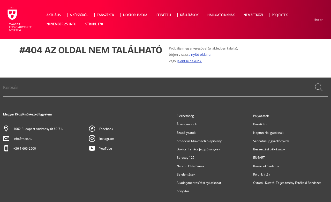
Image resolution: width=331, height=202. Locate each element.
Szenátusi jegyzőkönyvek (271, 141)
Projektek (280, 15)
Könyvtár (183, 191)
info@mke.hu (22, 139)
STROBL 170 (94, 24)
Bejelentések (186, 174)
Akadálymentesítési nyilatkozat (199, 183)
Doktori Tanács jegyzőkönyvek (198, 149)
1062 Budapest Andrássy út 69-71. (38, 129)
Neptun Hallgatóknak (268, 133)
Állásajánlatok (187, 124)
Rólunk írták (261, 174)
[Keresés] (319, 87)
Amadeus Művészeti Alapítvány (199, 141)
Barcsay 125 (185, 157)
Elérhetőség (185, 116)
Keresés (319, 93)
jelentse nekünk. (189, 61)
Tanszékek (105, 15)
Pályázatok (261, 116)
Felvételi (163, 15)
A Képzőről (79, 15)
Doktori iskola (135, 15)
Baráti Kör (260, 124)
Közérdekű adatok (266, 166)
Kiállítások (189, 15)
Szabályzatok (186, 133)
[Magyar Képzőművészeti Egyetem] (19, 19)
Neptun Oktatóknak (190, 166)
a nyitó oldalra (199, 54)
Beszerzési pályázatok (269, 149)
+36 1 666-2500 (24, 148)
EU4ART (259, 157)
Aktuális (54, 15)
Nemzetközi (253, 15)
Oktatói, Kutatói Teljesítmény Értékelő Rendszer (287, 183)
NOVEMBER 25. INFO (61, 24)
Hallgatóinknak (221, 15)
